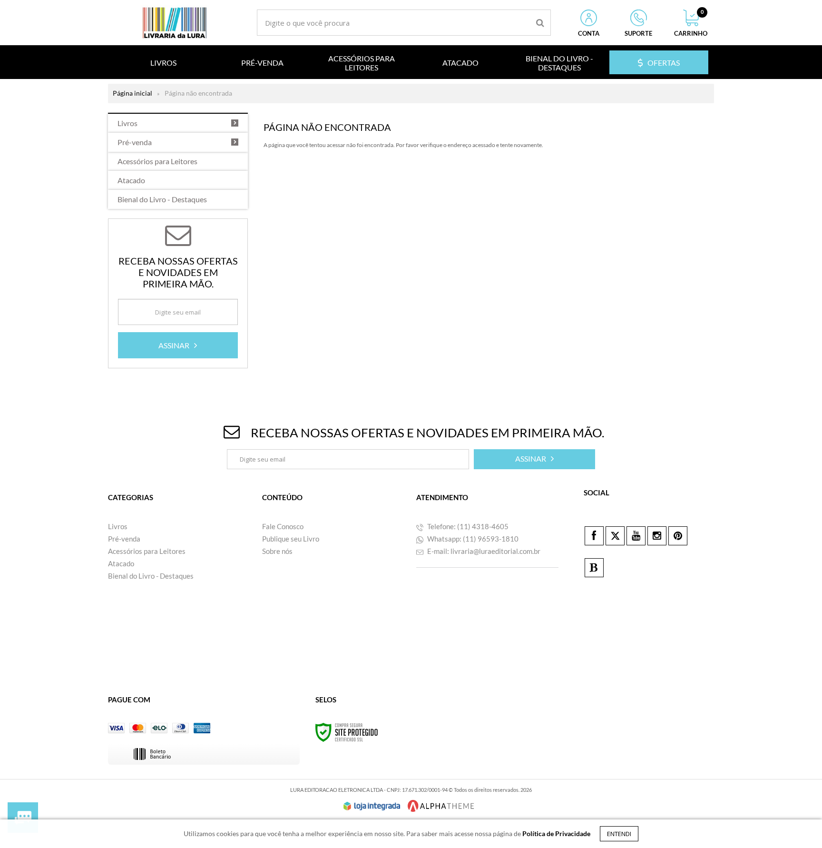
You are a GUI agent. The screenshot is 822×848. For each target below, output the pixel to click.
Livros (117, 526)
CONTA (588, 33)
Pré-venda (124, 538)
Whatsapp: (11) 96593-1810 (472, 538)
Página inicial (132, 93)
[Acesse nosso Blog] (594, 567)
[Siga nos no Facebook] (594, 535)
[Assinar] (178, 345)
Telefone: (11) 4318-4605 (467, 526)
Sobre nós (277, 551)
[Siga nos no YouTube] (636, 535)
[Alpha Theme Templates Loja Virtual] (441, 806)
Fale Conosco (282, 526)
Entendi (619, 833)
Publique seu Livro (290, 538)
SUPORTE (638, 33)
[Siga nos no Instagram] (656, 535)
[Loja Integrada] (372, 806)
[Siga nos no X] (615, 535)
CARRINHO (690, 23)
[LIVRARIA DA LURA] (174, 22)
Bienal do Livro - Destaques (151, 576)
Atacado (121, 563)
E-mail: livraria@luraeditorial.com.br (483, 551)
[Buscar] (540, 23)
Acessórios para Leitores (147, 551)
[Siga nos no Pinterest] (677, 535)
